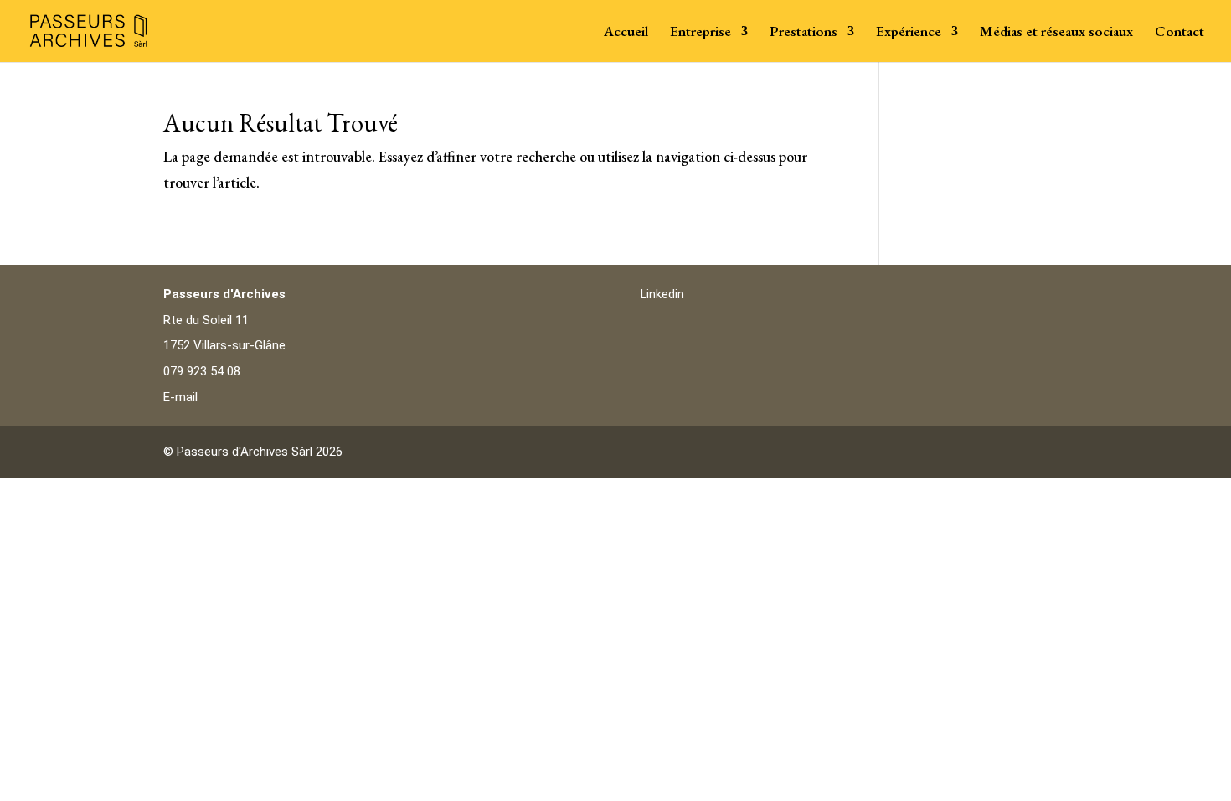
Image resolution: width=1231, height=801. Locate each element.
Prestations (803, 32)
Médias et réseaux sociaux (1056, 32)
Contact (1179, 32)
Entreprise (700, 32)
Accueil (626, 32)
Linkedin (662, 294)
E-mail (180, 397)
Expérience (908, 32)
